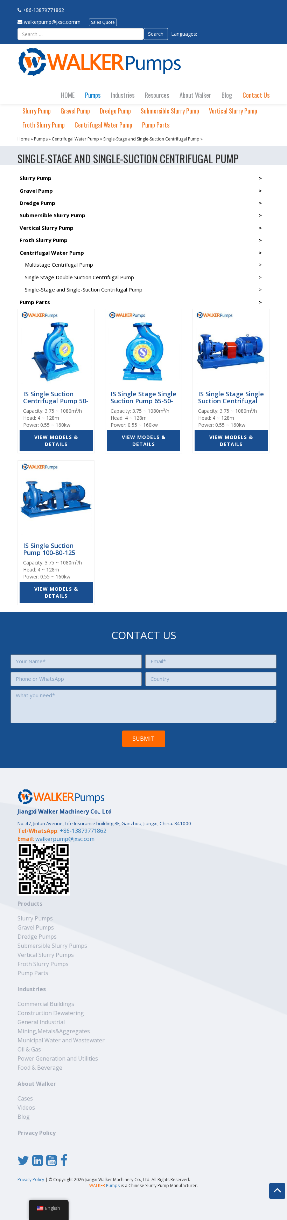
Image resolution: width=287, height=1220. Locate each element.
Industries (122, 95)
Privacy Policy (37, 1133)
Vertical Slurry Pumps (46, 955)
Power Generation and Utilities (58, 1058)
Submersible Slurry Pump (170, 110)
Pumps (92, 95)
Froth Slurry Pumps (43, 964)
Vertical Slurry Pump (233, 110)
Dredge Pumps (37, 936)
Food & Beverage (40, 1067)
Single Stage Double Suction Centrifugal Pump (79, 277)
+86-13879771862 (43, 10)
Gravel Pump (75, 110)
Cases (25, 1098)
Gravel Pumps (36, 927)
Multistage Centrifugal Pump (59, 264)
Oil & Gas (29, 1049)
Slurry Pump (36, 110)
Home (24, 139)
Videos (26, 1107)
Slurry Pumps (35, 918)
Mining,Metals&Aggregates (54, 1031)
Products (30, 903)
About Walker (195, 95)
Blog (227, 95)
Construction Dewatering (51, 1013)
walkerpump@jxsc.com (64, 839)
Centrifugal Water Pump (103, 124)
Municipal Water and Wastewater (61, 1040)
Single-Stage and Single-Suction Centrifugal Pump (151, 139)
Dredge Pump (115, 110)
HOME (68, 95)
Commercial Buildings (46, 1004)
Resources (157, 95)
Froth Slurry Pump (43, 124)
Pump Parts (155, 124)
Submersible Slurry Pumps (52, 946)
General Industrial (41, 1022)
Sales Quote (103, 22)
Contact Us (256, 95)
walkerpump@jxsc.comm (52, 22)
